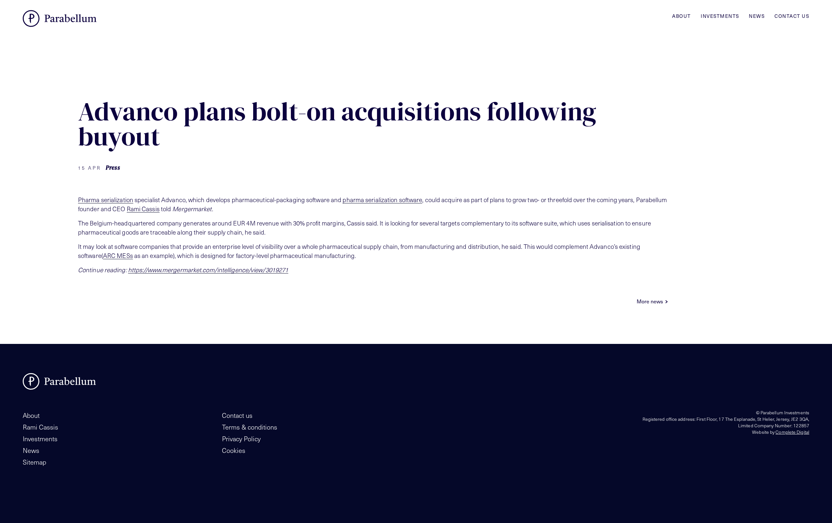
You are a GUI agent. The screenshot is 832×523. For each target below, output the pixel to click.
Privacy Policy (241, 438)
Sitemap (34, 462)
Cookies (233, 450)
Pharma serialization (105, 199)
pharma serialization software (382, 199)
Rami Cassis (143, 208)
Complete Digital (792, 432)
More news (650, 301)
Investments (720, 15)
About (681, 15)
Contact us (791, 15)
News (757, 15)
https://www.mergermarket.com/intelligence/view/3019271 (208, 269)
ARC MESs (118, 255)
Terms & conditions (249, 427)
